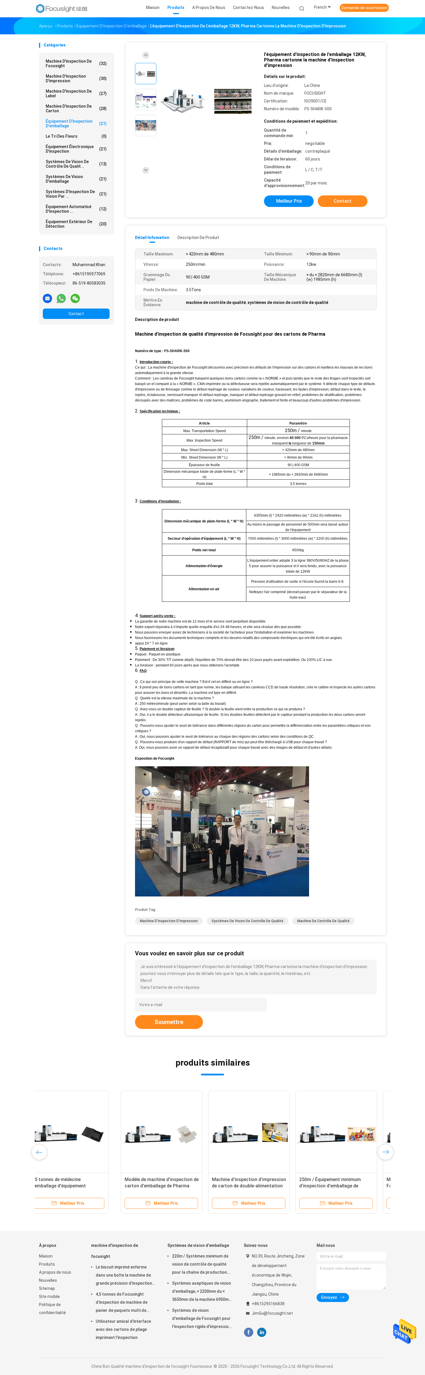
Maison (46, 1256)
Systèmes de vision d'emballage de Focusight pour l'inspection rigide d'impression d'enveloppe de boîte (201, 1319)
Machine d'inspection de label (76, 93)
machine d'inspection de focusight (76, 63)
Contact (76, 313)
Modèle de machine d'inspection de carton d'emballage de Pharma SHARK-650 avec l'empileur (80, 1186)
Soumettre (169, 1022)
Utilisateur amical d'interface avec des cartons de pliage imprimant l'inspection (123, 1329)
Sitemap (47, 1288)
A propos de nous (55, 1272)
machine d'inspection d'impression (76, 78)
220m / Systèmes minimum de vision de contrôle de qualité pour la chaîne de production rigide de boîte (200, 1265)
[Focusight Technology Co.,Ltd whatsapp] (61, 298)
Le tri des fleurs (76, 136)
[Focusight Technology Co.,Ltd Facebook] (248, 1332)
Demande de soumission (364, 7)
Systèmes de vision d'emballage (76, 179)
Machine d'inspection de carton (76, 108)
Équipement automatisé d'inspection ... (76, 209)
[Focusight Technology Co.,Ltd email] (47, 298)
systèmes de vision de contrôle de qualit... (76, 164)
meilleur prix (289, 201)
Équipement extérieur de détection (76, 224)
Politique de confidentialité (52, 1308)
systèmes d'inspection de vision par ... (76, 194)
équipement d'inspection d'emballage (76, 123)
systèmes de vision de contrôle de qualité (247, 921)
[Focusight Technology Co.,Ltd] (61, 9)
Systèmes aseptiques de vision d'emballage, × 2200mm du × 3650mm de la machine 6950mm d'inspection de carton (202, 1292)
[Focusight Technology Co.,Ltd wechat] (75, 298)
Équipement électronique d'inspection (76, 149)
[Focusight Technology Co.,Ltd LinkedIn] (262, 1332)
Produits (47, 1264)
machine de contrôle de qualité (323, 921)
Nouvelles (48, 1280)
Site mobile (49, 1296)
